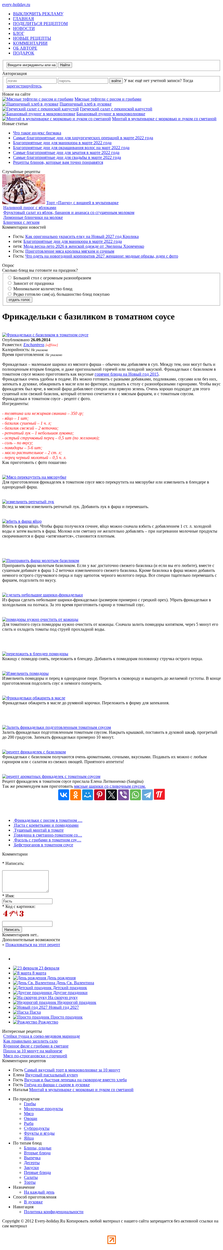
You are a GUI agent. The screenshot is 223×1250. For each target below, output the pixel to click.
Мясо (29, 1113)
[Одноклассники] (75, 794)
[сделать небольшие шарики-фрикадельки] (42, 595)
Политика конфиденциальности (53, 1211)
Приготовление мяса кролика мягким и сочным (69, 251)
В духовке (33, 1202)
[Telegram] (147, 794)
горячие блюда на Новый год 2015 (127, 374)
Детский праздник (69, 987)
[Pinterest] (99, 794)
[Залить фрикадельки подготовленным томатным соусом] (56, 727)
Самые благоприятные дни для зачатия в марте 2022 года (66, 152)
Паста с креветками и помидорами (46, 825)
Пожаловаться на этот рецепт (32, 944)
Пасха (35, 1012)
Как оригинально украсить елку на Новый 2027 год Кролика (82, 236)
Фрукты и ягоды (39, 1133)
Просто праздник (66, 1017)
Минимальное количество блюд (42, 288)
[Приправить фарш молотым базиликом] (40, 560)
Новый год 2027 (63, 1007)
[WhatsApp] (135, 794)
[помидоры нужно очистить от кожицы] (40, 619)
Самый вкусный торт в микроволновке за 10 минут (72, 1070)
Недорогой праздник (76, 1002)
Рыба (28, 1123)
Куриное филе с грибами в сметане (36, 1046)
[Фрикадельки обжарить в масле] (33, 698)
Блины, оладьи (37, 1148)
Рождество (47, 1022)
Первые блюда (37, 1172)
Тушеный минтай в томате (38, 830)
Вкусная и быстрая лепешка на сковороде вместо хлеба (75, 1079)
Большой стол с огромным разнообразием (51, 278)
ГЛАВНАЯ (23, 18)
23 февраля (48, 968)
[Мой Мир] (87, 794)
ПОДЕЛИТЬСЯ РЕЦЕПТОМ (40, 23)
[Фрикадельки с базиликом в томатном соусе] (45, 335)
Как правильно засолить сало (30, 1041)
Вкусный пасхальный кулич (51, 1075)
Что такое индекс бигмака (37, 133)
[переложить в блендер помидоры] (35, 653)
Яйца (29, 1138)
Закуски (31, 1167)
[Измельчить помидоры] (25, 673)
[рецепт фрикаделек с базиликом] (34, 752)
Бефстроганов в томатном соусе (43, 845)
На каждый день (39, 1192)
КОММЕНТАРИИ (30, 43)
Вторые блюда (37, 1153)
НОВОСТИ (24, 28)
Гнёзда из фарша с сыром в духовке (57, 1084)
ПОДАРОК (23, 53)
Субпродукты (36, 1128)
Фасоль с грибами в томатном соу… (47, 840)
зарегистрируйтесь (24, 86)
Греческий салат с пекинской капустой (116, 109)
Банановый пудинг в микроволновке (110, 113)
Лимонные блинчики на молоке (33, 217)
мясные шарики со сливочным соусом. (110, 786)
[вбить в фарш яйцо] (22, 521)
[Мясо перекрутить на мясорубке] (34, 477)
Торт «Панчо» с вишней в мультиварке (82, 202)
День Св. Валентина (74, 982)
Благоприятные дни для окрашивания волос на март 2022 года (71, 147)
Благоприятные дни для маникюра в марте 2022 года (62, 142)
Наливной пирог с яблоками (29, 207)
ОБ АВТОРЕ (25, 48)
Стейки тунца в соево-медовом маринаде (41, 1036)
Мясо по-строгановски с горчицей (35, 1055)
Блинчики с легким (21, 222)
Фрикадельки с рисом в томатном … (47, 820)
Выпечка (32, 1157)
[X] (111, 794)
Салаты (31, 1177)
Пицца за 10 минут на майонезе (32, 1051)
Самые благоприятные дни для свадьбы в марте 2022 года (67, 157)
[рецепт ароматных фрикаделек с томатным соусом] (51, 776)
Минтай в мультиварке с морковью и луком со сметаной (164, 118)
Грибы (30, 1103)
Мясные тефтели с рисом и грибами (108, 99)
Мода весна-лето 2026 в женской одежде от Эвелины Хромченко (83, 246)
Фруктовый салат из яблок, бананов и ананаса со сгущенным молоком (68, 212)
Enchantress (33, 344)
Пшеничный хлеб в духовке (86, 104)
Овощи (30, 1118)
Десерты (32, 1162)
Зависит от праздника (33, 283)
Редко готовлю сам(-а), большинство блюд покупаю (61, 294)
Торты (30, 1182)
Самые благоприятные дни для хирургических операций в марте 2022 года (83, 137)
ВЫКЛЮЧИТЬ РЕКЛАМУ (38, 13)
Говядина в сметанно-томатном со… (47, 835)
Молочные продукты (43, 1108)
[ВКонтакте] (63, 794)
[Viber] (123, 794)
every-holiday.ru (16, 4)
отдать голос (19, 300)
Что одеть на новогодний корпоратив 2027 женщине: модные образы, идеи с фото (101, 256)
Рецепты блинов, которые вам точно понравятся (58, 162)
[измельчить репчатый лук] (28, 501)
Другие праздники (70, 992)
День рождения (61, 978)
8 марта (38, 973)
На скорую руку (62, 997)
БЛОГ (18, 33)
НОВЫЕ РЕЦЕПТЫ (32, 38)
